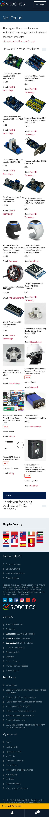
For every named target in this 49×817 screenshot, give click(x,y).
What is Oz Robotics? (14, 624)
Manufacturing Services (15, 573)
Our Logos (10, 779)
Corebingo (13, 261)
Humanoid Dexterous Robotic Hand (20, 715)
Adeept (12, 436)
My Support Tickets (13, 751)
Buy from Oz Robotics (20, 634)
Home (8, 495)
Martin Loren (35, 426)
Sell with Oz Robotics (19, 643)
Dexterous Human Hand (15, 720)
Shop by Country (13, 661)
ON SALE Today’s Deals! (15, 648)
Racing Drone (11, 685)
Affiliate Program (12, 578)
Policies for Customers (15, 761)
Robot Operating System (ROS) (18, 706)
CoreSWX (34, 485)
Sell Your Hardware (13, 564)
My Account (12, 813)
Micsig (11, 473)
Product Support (12, 670)
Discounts (10, 657)
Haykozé (34, 387)
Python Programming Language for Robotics (24, 702)
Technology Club (12, 652)
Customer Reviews (13, 784)
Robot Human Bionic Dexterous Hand (21, 711)
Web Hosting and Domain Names (19, 770)
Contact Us (10, 629)
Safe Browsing (11, 774)
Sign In (9, 742)
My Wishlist (10, 756)
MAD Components (16, 298)
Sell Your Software (13, 569)
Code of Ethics (11, 765)
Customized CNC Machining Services (21, 697)
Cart (31, 811)
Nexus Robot (36, 342)
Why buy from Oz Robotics (17, 666)
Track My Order (12, 747)
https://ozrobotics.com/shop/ (19, 41)
